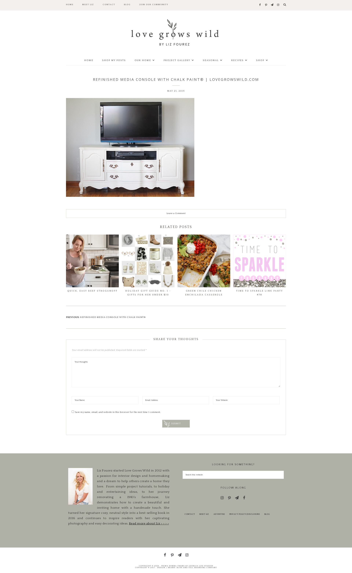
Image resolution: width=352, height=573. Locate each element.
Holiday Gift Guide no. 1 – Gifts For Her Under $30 (148, 293)
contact (189, 514)
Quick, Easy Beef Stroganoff (92, 291)
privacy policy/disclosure (244, 514)
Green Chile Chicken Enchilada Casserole (204, 293)
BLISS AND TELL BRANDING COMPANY (197, 567)
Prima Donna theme (173, 566)
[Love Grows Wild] (176, 32)
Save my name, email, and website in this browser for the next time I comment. (118, 412)
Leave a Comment (176, 213)
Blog (267, 514)
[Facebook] (260, 5)
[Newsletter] (272, 5)
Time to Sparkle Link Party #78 (259, 293)
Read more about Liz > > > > (149, 523)
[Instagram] (278, 5)
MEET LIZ (204, 514)
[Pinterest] (266, 5)
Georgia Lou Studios (201, 566)
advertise (219, 514)
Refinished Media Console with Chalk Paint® (113, 317)
